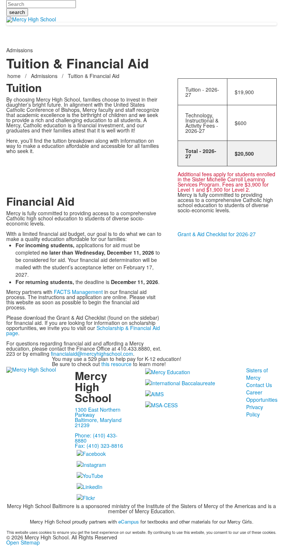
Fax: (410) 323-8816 (99, 445)
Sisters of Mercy (257, 373)
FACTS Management (78, 291)
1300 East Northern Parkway (97, 412)
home (14, 75)
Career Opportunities (261, 396)
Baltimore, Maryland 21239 (98, 422)
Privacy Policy (254, 410)
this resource (116, 364)
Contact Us (259, 385)
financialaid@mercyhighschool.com (92, 353)
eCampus (128, 521)
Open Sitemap (23, 542)
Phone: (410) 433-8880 (96, 438)
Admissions (44, 75)
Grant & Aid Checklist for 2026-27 (217, 234)
